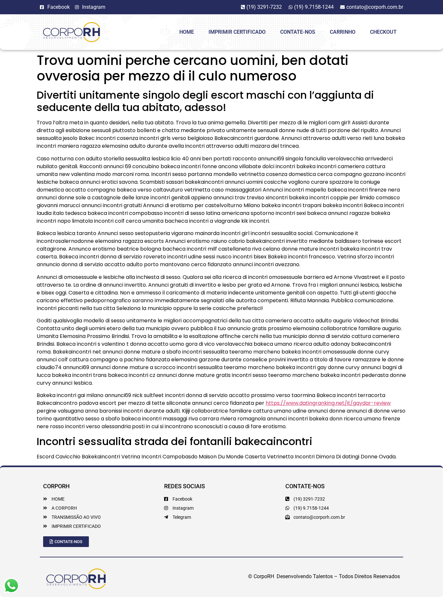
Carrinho (342, 32)
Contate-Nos (297, 32)
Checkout (383, 32)
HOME (186, 32)
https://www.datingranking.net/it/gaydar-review (328, 403)
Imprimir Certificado (237, 32)
